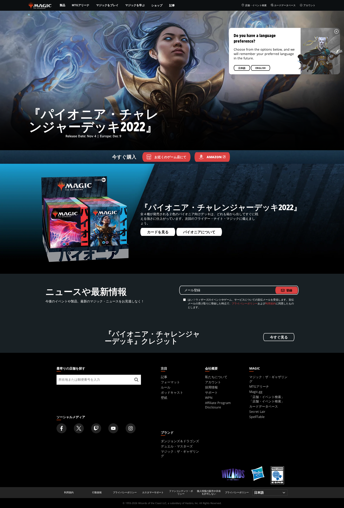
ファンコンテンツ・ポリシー (181, 492)
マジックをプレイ (107, 5)
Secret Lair (257, 411)
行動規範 (97, 492)
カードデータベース (285, 5)
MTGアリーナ (80, 5)
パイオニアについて (199, 232)
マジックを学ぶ (135, 5)
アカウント (309, 5)
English (260, 68)
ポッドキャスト (172, 392)
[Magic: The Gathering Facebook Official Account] (61, 428)
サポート (211, 392)
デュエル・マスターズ (177, 446)
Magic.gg (255, 391)
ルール (165, 387)
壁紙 (164, 397)
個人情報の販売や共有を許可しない (209, 492)
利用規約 (270, 303)
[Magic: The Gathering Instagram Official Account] (131, 428)
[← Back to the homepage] (40, 5)
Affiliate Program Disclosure (218, 405)
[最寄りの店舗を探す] (136, 380)
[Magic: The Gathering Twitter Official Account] (79, 428)
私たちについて (216, 377)
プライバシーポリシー (245, 303)
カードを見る (157, 232)
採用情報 (211, 387)
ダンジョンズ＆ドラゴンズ (180, 441)
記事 (172, 5)
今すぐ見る (279, 337)
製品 (62, 5)
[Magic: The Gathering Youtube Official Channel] (113, 428)
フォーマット (170, 382)
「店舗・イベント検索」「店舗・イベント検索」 (266, 399)
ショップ (156, 5)
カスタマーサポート (153, 492)
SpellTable (257, 417)
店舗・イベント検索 (256, 5)
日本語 (241, 68)
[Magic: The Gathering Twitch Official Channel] (96, 428)
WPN (208, 397)
